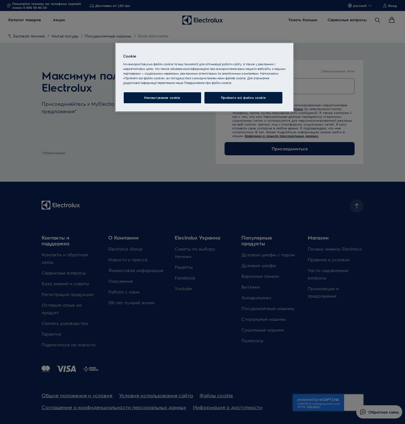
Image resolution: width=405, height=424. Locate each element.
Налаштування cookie (162, 98)
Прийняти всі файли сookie (243, 98)
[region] (204, 77)
